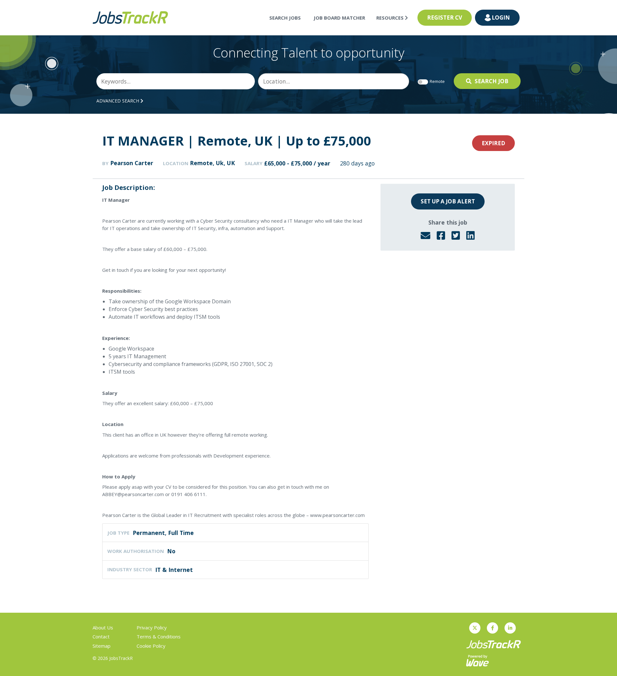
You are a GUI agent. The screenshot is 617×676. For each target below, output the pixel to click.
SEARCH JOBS (285, 17)
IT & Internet (174, 570)
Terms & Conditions (159, 636)
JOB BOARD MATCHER (339, 17)
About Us (103, 627)
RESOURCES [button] (390, 17)
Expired (493, 143)
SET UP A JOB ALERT (448, 201)
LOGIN (501, 17)
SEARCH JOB (491, 81)
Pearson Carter (131, 163)
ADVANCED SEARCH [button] (118, 101)
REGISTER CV (444, 17)
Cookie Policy (151, 646)
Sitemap (102, 646)
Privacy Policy (152, 627)
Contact (101, 636)
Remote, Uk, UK (212, 163)
